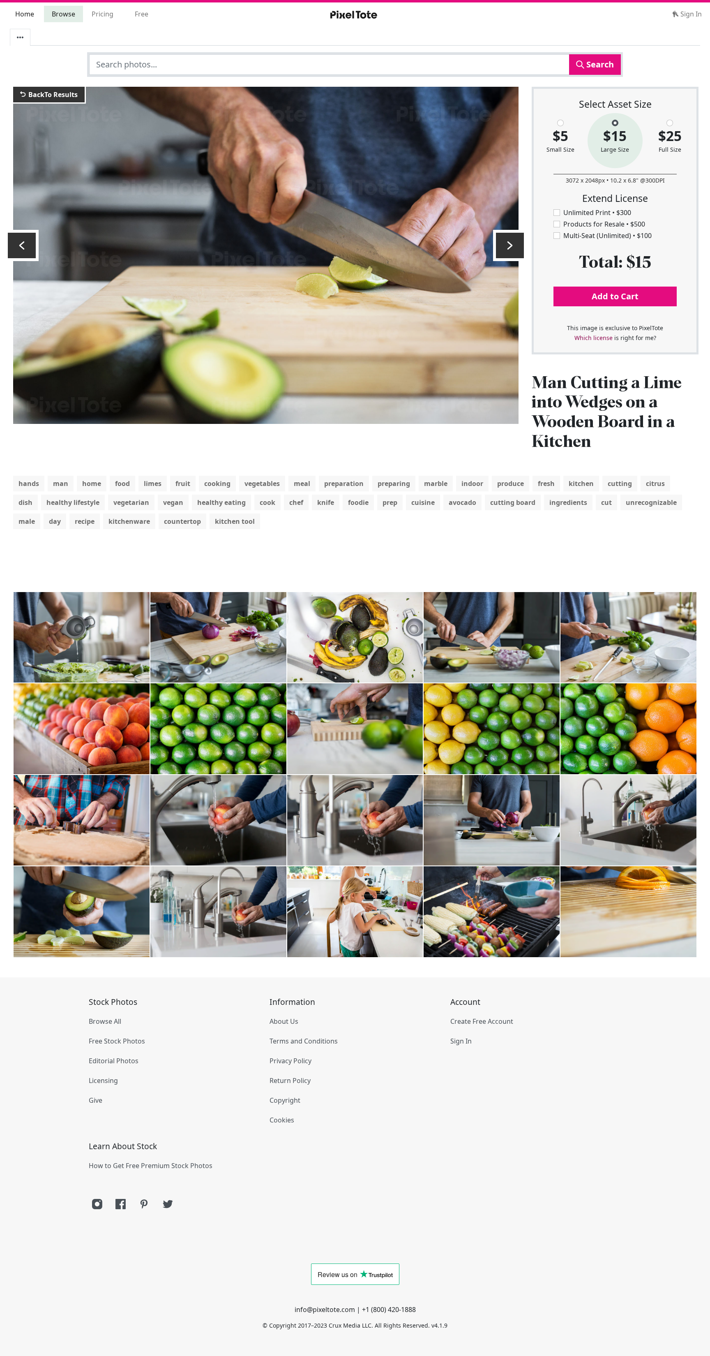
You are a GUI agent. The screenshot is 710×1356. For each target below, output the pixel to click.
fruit (182, 483)
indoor (472, 483)
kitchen (581, 483)
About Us (284, 1021)
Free (141, 14)
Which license (593, 338)
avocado (462, 502)
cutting (620, 483)
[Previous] (22, 245)
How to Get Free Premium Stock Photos (150, 1165)
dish (25, 502)
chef (296, 502)
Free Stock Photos (117, 1041)
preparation (344, 483)
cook (267, 502)
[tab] (20, 37)
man (60, 483)
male (26, 521)
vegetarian (131, 502)
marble (435, 483)
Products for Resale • (604, 224)
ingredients (568, 502)
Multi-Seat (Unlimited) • (607, 235)
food (122, 483)
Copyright (285, 1100)
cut (606, 502)
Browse (63, 14)
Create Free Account (481, 1021)
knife (325, 502)
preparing (394, 483)
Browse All (105, 1021)
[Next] (510, 245)
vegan (173, 502)
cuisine (423, 502)
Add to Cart (615, 296)
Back (52, 94)
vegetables (262, 483)
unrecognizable (651, 502)
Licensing (103, 1080)
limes (152, 483)
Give (95, 1100)
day (55, 521)
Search (599, 64)
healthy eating (221, 502)
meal (302, 483)
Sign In (690, 14)
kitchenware (129, 521)
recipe (85, 521)
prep (390, 502)
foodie (358, 502)
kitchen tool (235, 521)
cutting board (512, 502)
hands (28, 483)
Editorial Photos (113, 1060)
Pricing (102, 14)
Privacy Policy (290, 1060)
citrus (655, 483)
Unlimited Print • (597, 212)
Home (24, 14)
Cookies (282, 1120)
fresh (546, 483)
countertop (182, 521)
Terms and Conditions (304, 1041)
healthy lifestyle (72, 502)
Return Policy (290, 1080)
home (91, 483)
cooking (217, 483)
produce (510, 483)
